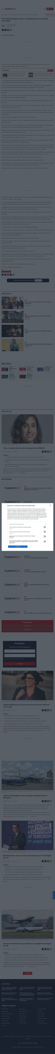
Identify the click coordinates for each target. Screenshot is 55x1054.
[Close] (50, 505)
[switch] (44, 527)
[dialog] (27, 527)
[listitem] (27, 524)
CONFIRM (17, 546)
